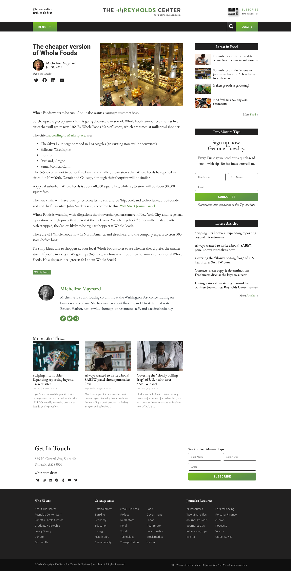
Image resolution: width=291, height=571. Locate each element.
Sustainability (103, 542)
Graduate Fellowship (47, 525)
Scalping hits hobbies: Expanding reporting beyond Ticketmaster (53, 379)
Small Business (129, 509)
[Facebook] (44, 13)
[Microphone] (47, 13)
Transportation (129, 542)
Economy (100, 520)
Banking (100, 514)
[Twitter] (51, 13)
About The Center (45, 509)
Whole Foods (41, 272)
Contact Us (41, 542)
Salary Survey (43, 531)
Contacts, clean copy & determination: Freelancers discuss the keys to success (222, 272)
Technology (127, 536)
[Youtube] (69, 480)
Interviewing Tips (196, 531)
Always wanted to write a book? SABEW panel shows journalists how (107, 379)
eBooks (219, 520)
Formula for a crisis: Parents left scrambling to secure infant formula (235, 58)
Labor (150, 520)
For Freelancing (224, 509)
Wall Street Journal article (137, 205)
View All (151, 542)
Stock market (155, 536)
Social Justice (155, 531)
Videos (219, 531)
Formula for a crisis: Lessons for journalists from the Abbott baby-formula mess (234, 74)
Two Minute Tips (196, 514)
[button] (36, 80)
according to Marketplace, (67, 135)
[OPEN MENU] (50, 27)
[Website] (63, 318)
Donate (39, 536)
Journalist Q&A (195, 525)
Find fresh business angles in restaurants (230, 102)
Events (190, 536)
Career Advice (223, 536)
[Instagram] (37, 13)
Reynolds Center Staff (48, 514)
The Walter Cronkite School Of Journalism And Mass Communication (209, 565)
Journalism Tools (196, 520)
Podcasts (221, 525)
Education (101, 525)
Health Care (102, 536)
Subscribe (226, 197)
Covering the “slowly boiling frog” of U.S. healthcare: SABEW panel (157, 379)
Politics (124, 514)
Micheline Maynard (80, 288)
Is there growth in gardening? (231, 85)
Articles (250, 295)
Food (253, 114)
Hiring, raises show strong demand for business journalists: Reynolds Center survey (226, 285)
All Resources (194, 509)
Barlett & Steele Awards (49, 520)
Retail (123, 525)
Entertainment (103, 509)
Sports (124, 531)
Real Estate (127, 520)
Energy (99, 531)
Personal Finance (226, 514)
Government (154, 514)
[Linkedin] (41, 13)
